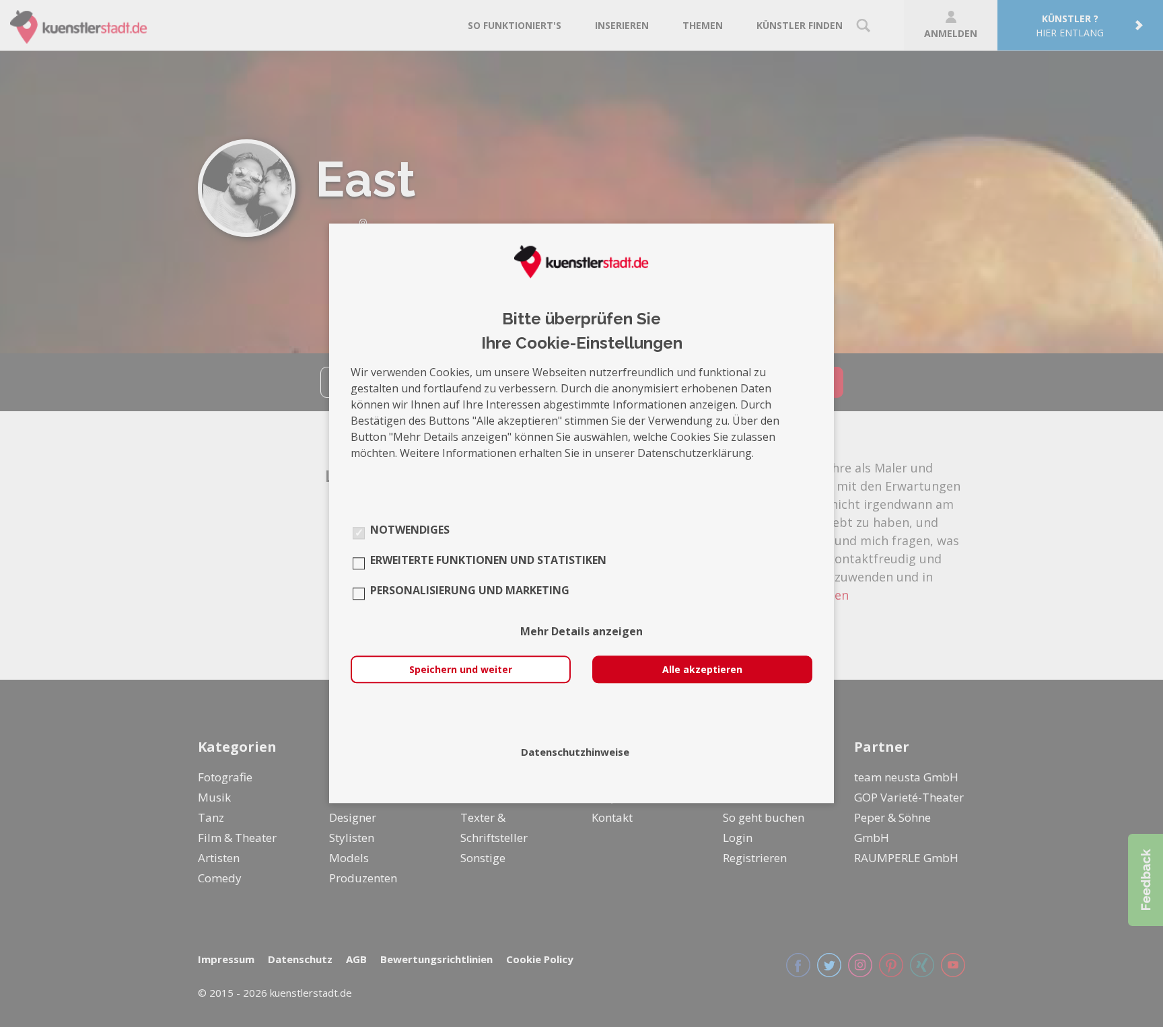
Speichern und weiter (460, 670)
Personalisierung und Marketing (469, 590)
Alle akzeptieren (702, 670)
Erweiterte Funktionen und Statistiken (488, 560)
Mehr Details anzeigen (581, 632)
